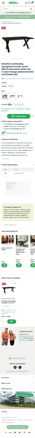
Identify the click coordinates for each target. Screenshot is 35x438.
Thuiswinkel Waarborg (19, 358)
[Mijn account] (26, 3)
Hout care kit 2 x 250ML (6, 249)
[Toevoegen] (4, 265)
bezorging (22, 336)
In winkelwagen (20, 116)
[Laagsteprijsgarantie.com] (13, 3)
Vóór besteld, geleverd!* (18, 13)
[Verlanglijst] (29, 3)
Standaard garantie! (14, 129)
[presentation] (2, 42)
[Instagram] (15, 367)
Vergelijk (6, 225)
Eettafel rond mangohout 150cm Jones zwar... (20, 251)
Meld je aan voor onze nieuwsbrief (17, 371)
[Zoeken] (31, 9)
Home (10, 21)
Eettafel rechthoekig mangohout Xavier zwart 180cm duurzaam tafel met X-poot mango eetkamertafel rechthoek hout (8, 302)
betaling (28, 336)
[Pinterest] (19, 367)
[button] (13, 58)
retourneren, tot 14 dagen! (15, 126)
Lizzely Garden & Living (12, 79)
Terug (5, 21)
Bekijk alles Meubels (27, 79)
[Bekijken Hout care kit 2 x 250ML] (7, 241)
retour (21, 338)
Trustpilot (24, 133)
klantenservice (23, 340)
